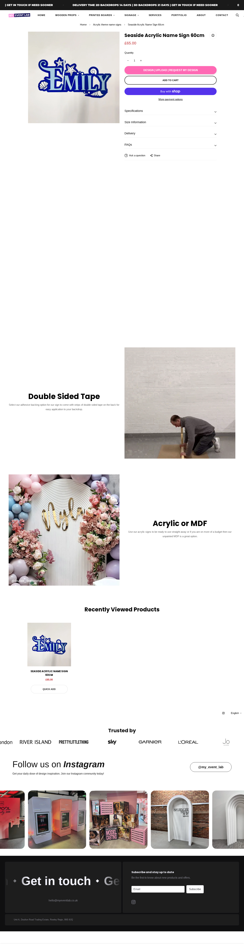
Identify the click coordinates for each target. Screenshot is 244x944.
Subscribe (195, 889)
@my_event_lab (210, 767)
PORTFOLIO (179, 15)
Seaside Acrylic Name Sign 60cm (49, 673)
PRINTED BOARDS (100, 15)
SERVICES (155, 15)
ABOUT (201, 15)
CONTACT (222, 15)
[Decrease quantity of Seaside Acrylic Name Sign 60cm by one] (127, 60)
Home (83, 24)
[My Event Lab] (19, 15)
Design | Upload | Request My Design (170, 70)
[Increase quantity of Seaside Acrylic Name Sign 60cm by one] (141, 60)
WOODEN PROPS (66, 15)
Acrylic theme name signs (107, 24)
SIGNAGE (130, 15)
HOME (41, 15)
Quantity (129, 52)
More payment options (171, 99)
